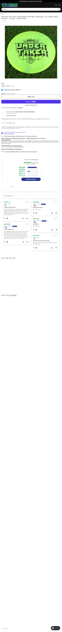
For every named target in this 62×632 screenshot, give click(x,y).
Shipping (3, 93)
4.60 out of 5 (35, 162)
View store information (11, 115)
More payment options (31, 105)
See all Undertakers (6, 139)
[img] (7, 202)
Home (2, 14)
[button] (22, 167)
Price (2, 84)
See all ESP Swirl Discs (16, 145)
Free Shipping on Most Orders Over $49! (31, 1)
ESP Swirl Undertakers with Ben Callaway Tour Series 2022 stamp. (21, 136)
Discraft (13, 295)
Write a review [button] (31, 179)
